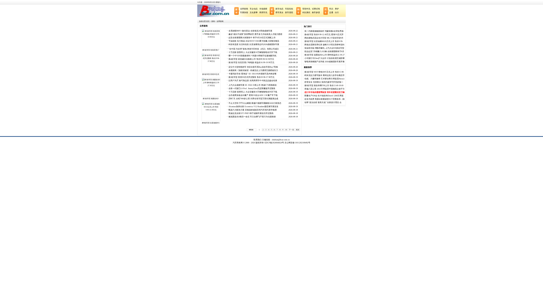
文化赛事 (254, 12)
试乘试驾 (316, 9)
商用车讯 (263, 12)
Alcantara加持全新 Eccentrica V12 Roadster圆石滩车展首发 (253, 106)
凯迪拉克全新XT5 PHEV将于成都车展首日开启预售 (251, 113)
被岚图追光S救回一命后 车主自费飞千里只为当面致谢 (252, 117)
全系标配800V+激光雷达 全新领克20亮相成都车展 (250, 31)
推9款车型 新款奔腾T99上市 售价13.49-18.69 (323, 85)
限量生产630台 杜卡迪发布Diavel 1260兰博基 (323, 96)
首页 (208, 21)
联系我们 (257, 140)
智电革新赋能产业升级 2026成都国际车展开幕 (324, 62)
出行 (337, 12)
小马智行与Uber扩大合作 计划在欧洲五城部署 (324, 58)
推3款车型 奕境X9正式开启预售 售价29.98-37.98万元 (251, 77)
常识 (331, 9)
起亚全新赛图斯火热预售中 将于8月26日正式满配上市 (252, 38)
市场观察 (263, 9)
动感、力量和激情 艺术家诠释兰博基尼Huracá (324, 79)
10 (286, 130)
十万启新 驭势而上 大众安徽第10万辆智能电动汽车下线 (253, 52)
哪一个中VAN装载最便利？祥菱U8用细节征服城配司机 (252, 56)
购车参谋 (316, 12)
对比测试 (306, 12)
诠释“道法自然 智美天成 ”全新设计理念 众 (322, 102)
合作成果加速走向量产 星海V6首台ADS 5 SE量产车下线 (253, 95)
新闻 (213, 21)
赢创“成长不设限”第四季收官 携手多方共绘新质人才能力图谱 (255, 34)
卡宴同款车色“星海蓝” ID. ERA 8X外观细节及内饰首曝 (252, 74)
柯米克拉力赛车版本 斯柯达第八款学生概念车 (324, 75)
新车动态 (279, 9)
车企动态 (254, 9)
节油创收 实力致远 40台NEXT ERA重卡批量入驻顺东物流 (254, 41)
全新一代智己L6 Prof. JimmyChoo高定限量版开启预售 (252, 88)
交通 (331, 12)
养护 (337, 9)
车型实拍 (289, 9)
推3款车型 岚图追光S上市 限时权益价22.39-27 (324, 55)
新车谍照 (289, 12)
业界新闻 (244, 9)
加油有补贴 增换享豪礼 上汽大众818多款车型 (324, 48)
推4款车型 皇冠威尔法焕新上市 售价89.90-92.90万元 (251, 59)
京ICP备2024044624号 (274, 143)
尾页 (297, 130)
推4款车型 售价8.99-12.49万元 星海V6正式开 (323, 34)
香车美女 (279, 12)
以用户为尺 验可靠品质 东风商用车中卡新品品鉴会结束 (253, 80)
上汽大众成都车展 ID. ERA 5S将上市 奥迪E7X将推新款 (253, 85)
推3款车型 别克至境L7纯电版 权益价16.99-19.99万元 (251, 62)
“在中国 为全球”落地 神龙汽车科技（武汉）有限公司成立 (254, 49)
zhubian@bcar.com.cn (281, 140)
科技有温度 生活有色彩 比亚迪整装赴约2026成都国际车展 (254, 44)
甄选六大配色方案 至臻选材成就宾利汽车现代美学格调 (253, 110)
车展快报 (244, 12)
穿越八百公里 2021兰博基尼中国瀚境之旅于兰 (324, 89)
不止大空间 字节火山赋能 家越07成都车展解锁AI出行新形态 (255, 103)
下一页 (291, 130)
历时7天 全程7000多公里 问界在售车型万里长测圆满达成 (253, 99)
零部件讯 (306, 9)
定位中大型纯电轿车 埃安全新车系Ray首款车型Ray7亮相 (253, 67)
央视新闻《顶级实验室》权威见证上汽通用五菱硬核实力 (253, 70)
